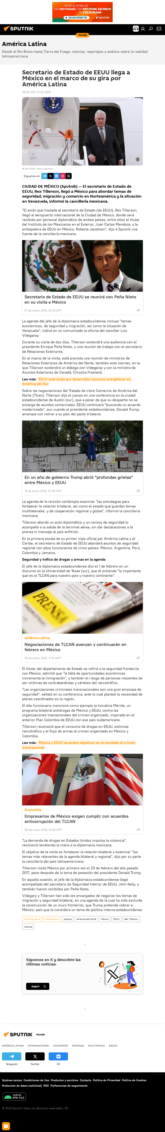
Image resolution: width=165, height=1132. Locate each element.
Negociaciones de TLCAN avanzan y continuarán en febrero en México (76, 647)
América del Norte (86, 919)
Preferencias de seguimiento (69, 1085)
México (105, 919)
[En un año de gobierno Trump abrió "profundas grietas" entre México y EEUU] (82, 446)
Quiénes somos (12, 1080)
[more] (138, 310)
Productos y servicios (64, 1080)
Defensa (78, 1045)
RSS (46, 1085)
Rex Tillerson (131, 919)
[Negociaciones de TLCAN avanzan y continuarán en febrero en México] (82, 608)
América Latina (37, 637)
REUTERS (30, 168)
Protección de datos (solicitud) (22, 1085)
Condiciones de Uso (36, 1080)
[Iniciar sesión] (143, 29)
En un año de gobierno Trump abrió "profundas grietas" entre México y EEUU (79, 480)
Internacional (52, 919)
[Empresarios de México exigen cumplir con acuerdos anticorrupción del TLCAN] (82, 779)
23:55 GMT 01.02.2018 (36, 92)
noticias (28, 926)
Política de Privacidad (106, 1080)
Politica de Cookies (134, 1080)
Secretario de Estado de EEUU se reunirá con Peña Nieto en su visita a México (80, 299)
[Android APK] (14, 1097)
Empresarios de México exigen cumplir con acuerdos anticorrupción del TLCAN (77, 818)
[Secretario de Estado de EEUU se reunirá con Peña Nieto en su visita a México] (82, 266)
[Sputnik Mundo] (19, 32)
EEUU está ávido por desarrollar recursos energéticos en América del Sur (77, 381)
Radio (113, 1045)
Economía (33, 809)
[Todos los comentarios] (6, 1126)
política (68, 919)
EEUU (116, 919)
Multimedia (96, 1045)
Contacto (85, 1080)
